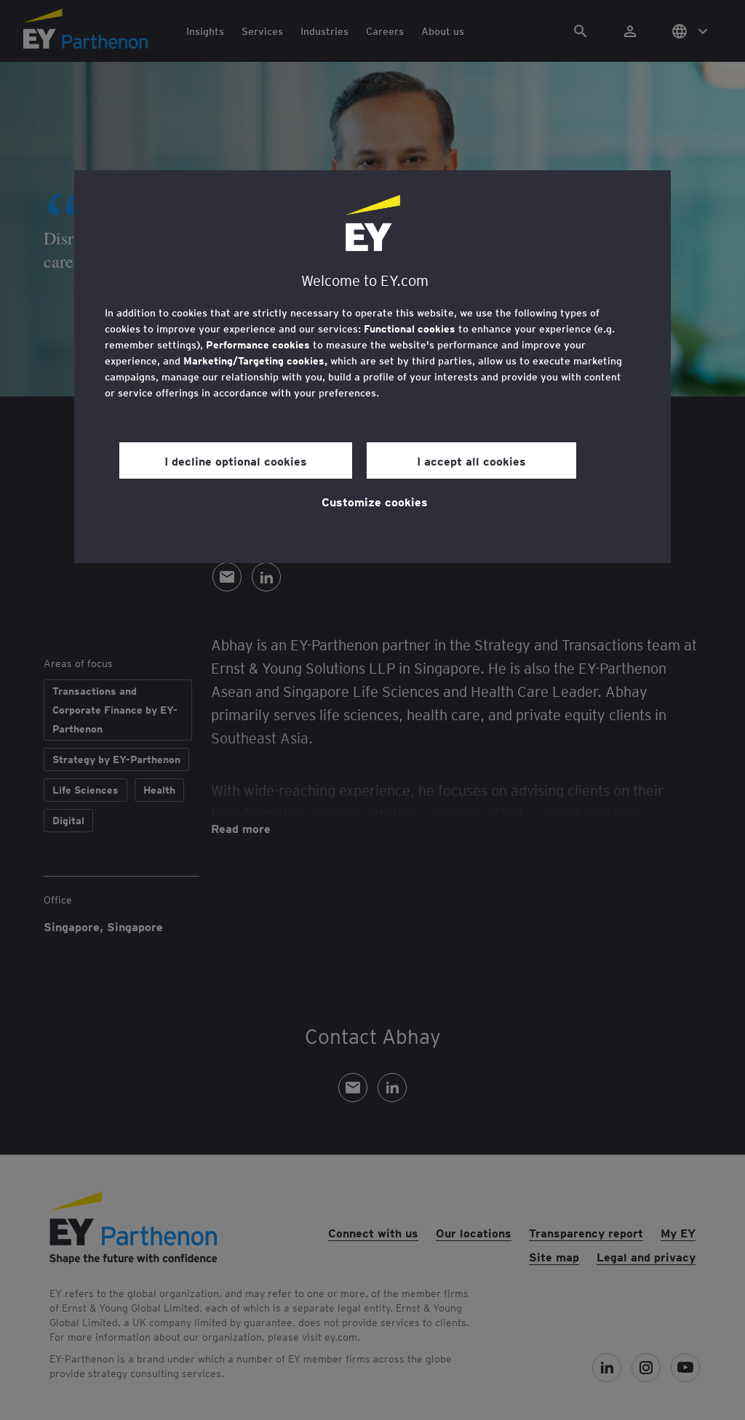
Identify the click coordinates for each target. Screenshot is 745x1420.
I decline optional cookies (235, 460)
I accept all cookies (471, 460)
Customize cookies (375, 501)
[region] (372, 366)
